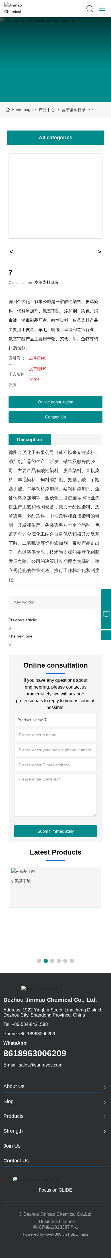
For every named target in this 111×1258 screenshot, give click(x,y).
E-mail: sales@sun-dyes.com (32, 1065)
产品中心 (47, 110)
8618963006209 (34, 1053)
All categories (55, 137)
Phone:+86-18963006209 (29, 1033)
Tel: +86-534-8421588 (25, 1024)
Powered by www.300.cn (45, 1234)
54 (13, 926)
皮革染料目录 (74, 110)
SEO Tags (79, 1234)
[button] (39, 961)
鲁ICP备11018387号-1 (55, 1227)
